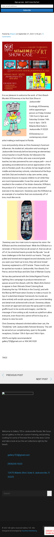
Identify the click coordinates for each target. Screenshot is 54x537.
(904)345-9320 (15, 464)
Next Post (42, 379)
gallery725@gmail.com (19, 455)
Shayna (13, 34)
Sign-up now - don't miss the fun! (27, 2)
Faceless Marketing (29, 531)
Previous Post (14, 375)
